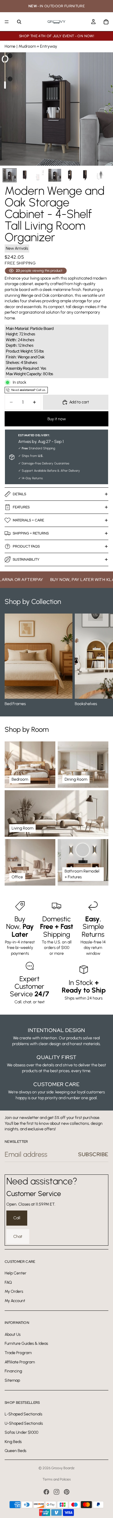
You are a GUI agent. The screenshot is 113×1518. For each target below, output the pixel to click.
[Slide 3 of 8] (39, 175)
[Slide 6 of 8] (85, 175)
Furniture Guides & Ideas (26, 1343)
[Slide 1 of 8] (9, 175)
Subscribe (93, 1154)
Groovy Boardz (62, 1468)
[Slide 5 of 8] (69, 175)
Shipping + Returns (31, 533)
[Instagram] (56, 1491)
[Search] (19, 21)
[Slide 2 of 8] (24, 175)
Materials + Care (28, 520)
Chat (17, 1236)
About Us (13, 1334)
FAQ (8, 1282)
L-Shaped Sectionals (23, 1414)
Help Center (15, 1273)
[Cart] (106, 21)
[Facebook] (46, 1491)
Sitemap (12, 1380)
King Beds (13, 1441)
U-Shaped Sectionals (24, 1423)
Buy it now (57, 418)
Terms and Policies (57, 1479)
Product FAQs (26, 546)
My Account (15, 1300)
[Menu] (6, 21)
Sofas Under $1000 (21, 1432)
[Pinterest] (66, 1491)
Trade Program (18, 1352)
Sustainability (26, 559)
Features (21, 507)
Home (10, 46)
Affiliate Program (20, 1361)
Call (16, 1217)
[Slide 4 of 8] (54, 175)
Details (19, 494)
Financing (13, 1371)
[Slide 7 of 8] (100, 175)
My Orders (14, 1291)
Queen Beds (15, 1450)
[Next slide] (102, 660)
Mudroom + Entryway (38, 46)
